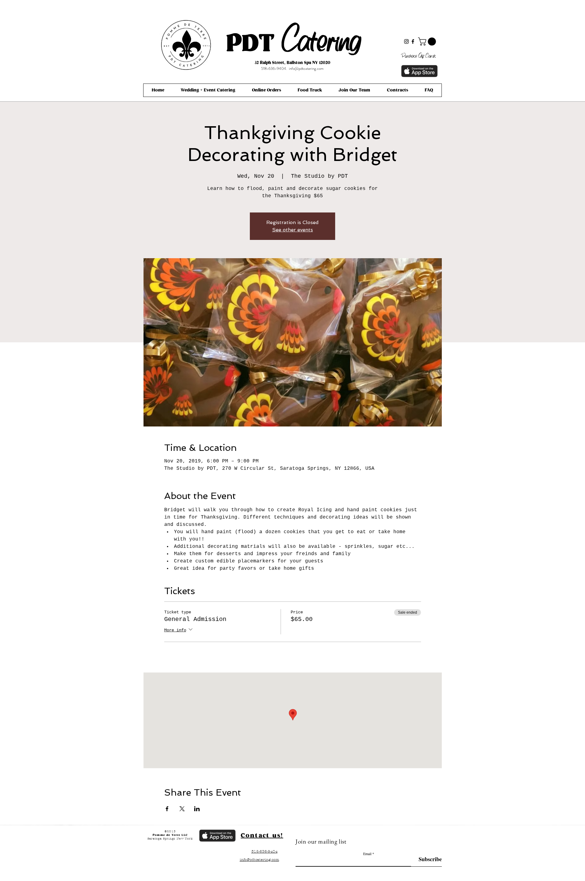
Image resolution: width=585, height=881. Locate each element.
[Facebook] (413, 41)
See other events (292, 230)
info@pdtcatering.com (306, 68)
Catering (321, 37)
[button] (428, 41)
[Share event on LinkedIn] (197, 808)
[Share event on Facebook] (167, 808)
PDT (250, 44)
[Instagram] (406, 41)
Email (367, 853)
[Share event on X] (182, 808)
